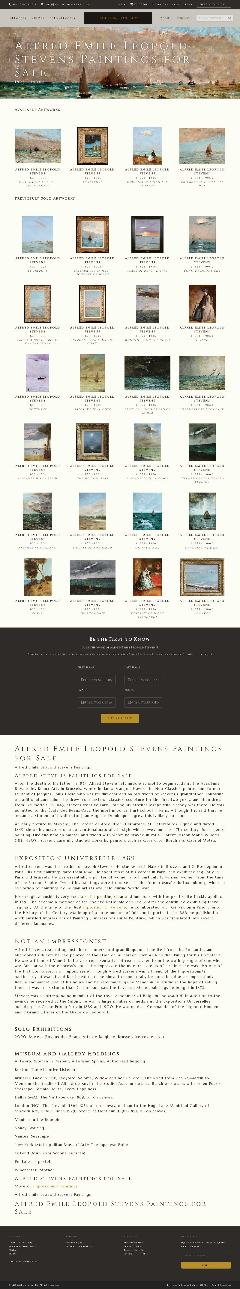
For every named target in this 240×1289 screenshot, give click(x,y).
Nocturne (37, 409)
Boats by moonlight (202, 271)
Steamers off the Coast (202, 409)
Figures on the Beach (92, 547)
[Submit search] (229, 18)
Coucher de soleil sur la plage (147, 183)
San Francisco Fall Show (136, 1254)
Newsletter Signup (214, 4)
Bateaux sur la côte (92, 409)
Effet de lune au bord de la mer (147, 411)
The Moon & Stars (92, 478)
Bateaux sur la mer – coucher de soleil (92, 272)
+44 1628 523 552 (75, 1242)
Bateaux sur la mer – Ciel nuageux (38, 183)
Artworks (18, 18)
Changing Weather (202, 547)
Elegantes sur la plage (147, 478)
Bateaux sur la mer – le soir (202, 183)
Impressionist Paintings (55, 1186)
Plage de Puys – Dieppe (147, 271)
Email (82, 690)
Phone (129, 690)
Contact (184, 18)
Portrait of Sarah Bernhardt (147, 615)
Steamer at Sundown (38, 547)
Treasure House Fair (134, 1250)
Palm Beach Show (132, 1246)
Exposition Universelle (104, 907)
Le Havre (202, 613)
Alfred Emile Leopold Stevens (37, 172)
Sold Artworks (62, 18)
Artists (38, 18)
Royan (37, 613)
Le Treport (92, 182)
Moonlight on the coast (147, 340)
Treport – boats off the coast (92, 341)
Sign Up (206, 1265)
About (166, 18)
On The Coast (147, 547)
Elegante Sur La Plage (37, 478)
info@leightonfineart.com (79, 1246)
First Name (86, 667)
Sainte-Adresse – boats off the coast (37, 341)
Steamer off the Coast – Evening (202, 480)
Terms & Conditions (221, 1285)
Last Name (132, 667)
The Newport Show (133, 1242)
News (188, 4)
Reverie (202, 340)
